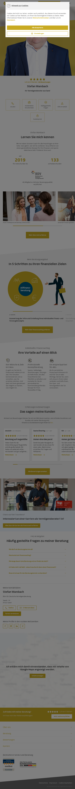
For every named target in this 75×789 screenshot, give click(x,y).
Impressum (11, 20)
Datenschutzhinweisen (41, 18)
